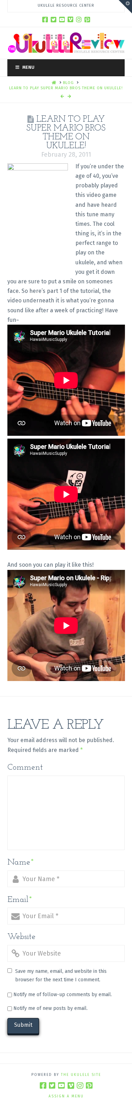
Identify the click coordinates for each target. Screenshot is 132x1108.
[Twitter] (53, 19)
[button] (125, 6)
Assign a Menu (66, 1096)
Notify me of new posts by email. (50, 1008)
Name (20, 862)
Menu (28, 67)
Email (19, 900)
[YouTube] (62, 19)
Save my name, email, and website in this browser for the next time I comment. (61, 975)
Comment (25, 767)
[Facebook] (45, 19)
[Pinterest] (87, 19)
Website (21, 937)
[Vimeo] (70, 19)
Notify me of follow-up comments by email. (62, 995)
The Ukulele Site (81, 1075)
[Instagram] (79, 19)
